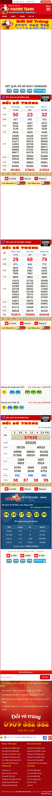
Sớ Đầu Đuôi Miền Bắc (10, 785)
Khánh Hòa (44, 252)
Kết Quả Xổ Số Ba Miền (35, 760)
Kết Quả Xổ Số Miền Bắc (35, 754)
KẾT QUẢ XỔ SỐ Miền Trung (18, 242)
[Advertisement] (26, 56)
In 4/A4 (13, 556)
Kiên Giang (29, 107)
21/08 (23, 91)
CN (4, 108)
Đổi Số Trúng (31, 782)
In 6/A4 (27, 556)
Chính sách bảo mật (24, 791)
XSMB (22, 16)
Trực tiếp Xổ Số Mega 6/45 (11, 757)
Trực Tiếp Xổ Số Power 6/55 (11, 760)
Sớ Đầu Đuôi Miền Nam (10, 782)
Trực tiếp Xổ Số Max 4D (10, 763)
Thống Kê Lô (6, 770)
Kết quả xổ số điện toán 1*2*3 (12, 387)
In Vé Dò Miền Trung (34, 773)
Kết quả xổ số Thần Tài (10, 403)
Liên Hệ (30, 785)
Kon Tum (29, 252)
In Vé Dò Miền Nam (34, 770)
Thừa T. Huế (15, 252)
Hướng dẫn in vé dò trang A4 (37, 763)
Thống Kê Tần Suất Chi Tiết (11, 779)
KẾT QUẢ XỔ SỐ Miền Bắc (17, 418)
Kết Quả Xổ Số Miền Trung (36, 751)
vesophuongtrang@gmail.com (25, 737)
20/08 (16, 91)
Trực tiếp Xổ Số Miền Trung (11, 754)
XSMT (13, 16)
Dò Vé (31, 16)
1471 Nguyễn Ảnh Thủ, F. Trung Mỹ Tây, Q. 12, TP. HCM (23, 695)
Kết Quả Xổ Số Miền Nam (36, 748)
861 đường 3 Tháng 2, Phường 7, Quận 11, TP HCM (21, 691)
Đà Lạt (44, 107)
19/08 (9, 91)
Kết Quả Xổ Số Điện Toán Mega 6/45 (17, 505)
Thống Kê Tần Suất (8, 776)
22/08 (30, 91)
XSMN (4, 16)
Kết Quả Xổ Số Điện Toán (36, 757)
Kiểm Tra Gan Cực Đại (9, 773)
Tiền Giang (15, 107)
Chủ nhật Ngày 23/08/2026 (40, 507)
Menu (48, 6)
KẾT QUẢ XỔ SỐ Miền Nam (17, 97)
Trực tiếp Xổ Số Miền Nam (11, 748)
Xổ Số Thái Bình (44, 428)
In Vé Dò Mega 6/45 (34, 779)
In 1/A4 (41, 556)
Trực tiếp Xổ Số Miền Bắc (10, 751)
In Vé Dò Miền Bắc (33, 776)
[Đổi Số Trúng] (20, 104)
